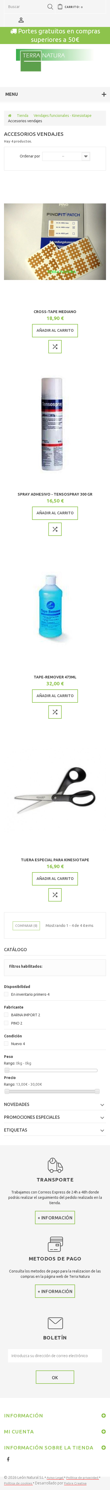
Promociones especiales (32, 1117)
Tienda (22, 115)
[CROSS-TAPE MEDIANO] (55, 242)
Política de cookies (18, 1483)
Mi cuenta (19, 1431)
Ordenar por (30, 156)
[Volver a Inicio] (9, 115)
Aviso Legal (55, 1477)
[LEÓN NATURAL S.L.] (55, 61)
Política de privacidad (82, 1477)
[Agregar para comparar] (55, 346)
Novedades (16, 1104)
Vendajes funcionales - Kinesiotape (63, 115)
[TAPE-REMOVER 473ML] (55, 607)
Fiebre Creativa (75, 1483)
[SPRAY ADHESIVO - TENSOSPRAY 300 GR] (55, 424)
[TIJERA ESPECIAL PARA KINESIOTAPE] (55, 790)
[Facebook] (8, 1459)
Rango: (9, 1063)
